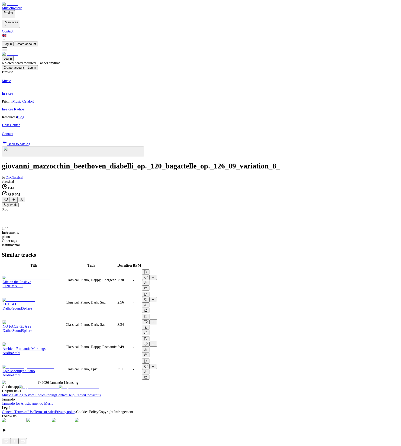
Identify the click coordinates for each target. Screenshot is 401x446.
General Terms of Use (18, 412)
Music (6, 8)
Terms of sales (44, 412)
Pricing (8, 12)
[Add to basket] (145, 288)
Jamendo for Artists (16, 403)
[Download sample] (21, 199)
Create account (26, 44)
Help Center (76, 395)
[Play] (73, 151)
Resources (11, 22)
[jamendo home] (10, 4)
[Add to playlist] (14, 199)
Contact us (93, 395)
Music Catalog (12, 395)
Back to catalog (18, 144)
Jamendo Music (41, 403)
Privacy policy (65, 412)
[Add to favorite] (6, 199)
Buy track (10, 205)
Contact (7, 31)
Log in (8, 44)
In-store (16, 8)
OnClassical (14, 177)
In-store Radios (34, 395)
